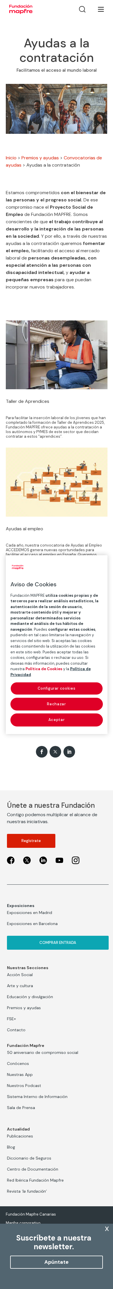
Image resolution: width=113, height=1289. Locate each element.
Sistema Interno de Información (37, 1096)
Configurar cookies (57, 688)
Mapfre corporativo (23, 1223)
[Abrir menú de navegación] (97, 9)
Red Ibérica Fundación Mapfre (35, 1180)
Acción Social (20, 974)
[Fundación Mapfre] (20, 9)
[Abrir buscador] (82, 9)
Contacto (16, 1029)
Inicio (11, 158)
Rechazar (56, 704)
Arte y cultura (20, 985)
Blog (11, 1147)
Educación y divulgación (30, 996)
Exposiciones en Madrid (29, 912)
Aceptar (56, 719)
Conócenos (18, 1063)
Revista (27, 1191)
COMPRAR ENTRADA (57, 942)
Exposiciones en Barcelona (32, 923)
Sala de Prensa (21, 1107)
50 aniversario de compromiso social (42, 1052)
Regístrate (31, 840)
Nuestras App (20, 1074)
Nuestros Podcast (24, 1085)
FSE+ (11, 1018)
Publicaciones (20, 1136)
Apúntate (56, 1262)
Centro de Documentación (32, 1169)
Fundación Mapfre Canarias (31, 1214)
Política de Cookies (43, 668)
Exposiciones (20, 905)
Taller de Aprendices (27, 401)
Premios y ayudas (40, 158)
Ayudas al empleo (24, 529)
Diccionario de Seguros (29, 1158)
